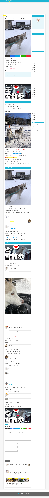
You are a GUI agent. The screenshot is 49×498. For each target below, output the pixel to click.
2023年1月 (33, 73)
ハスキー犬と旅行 (34, 134)
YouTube (33, 128)
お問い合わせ (29, 493)
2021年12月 (33, 96)
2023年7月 (33, 67)
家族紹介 (22, 493)
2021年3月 (33, 115)
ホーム (19, 493)
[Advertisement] (24, 8)
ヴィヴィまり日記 (8, 1)
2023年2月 (33, 71)
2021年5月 (33, 111)
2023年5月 (33, 69)
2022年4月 (33, 88)
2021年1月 (33, 119)
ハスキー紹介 (25, 493)
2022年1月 (33, 94)
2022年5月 (33, 86)
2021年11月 (33, 98)
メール (6, 445)
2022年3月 (33, 90)
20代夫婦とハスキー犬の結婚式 (36, 124)
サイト (6, 449)
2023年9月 (33, 65)
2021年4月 (33, 113)
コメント (6, 434)
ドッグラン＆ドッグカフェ (35, 130)
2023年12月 (33, 61)
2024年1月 (33, 59)
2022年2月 (33, 92)
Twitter (33, 126)
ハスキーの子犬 (34, 132)
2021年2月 (33, 117)
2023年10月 (33, 63)
